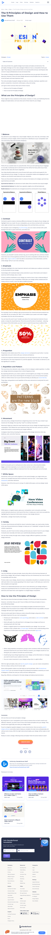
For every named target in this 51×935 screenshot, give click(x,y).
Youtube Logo (10, 904)
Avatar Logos (22, 903)
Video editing (22, 869)
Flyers (9, 918)
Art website (34, 896)
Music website (35, 900)
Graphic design (35, 872)
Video (21, 2)
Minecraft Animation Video (13, 902)
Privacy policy (10, 878)
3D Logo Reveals (23, 893)
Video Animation (11, 908)
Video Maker (10, 906)
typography (4, 480)
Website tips (22, 883)
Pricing (9, 872)
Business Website (35, 894)
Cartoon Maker (11, 897)
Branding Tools (23, 867)
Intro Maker (22, 888)
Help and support (11, 874)
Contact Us (10, 869)
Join (6, 856)
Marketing (22, 878)
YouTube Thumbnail (12, 914)
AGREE (42, 932)
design (47, 57)
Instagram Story (11, 920)
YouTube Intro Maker (12, 888)
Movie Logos (22, 907)
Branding (22, 876)
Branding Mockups (36, 884)
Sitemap (9, 883)
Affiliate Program (11, 876)
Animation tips (23, 874)
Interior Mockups (35, 886)
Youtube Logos (23, 905)
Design (10, 9)
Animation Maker (11, 890)
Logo (17, 2)
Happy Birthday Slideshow (25, 895)
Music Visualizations (24, 890)
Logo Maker (10, 895)
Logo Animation (11, 899)
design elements (25, 353)
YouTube (22, 872)
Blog (6, 9)
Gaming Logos (23, 900)
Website (32, 2)
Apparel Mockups (35, 882)
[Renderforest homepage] (3, 2)
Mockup (26, 2)
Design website (35, 898)
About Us (9, 867)
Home (2, 9)
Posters (9, 916)
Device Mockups (35, 888)
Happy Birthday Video (12, 893)
